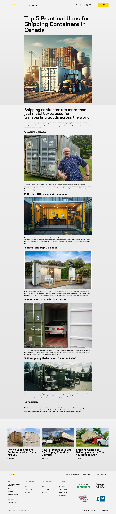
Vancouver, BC (62, 484)
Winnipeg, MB (62, 495)
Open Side (27, 492)
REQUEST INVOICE (12, 500)
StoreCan (11, 5)
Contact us (45, 411)
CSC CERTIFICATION (12, 494)
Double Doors (28, 489)
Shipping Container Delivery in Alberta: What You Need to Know (91, 452)
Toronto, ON (62, 498)
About (24, 4)
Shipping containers (33, 5)
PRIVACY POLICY (11, 502)
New (25, 486)
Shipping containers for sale (13, 485)
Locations (59, 4)
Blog (52, 4)
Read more (10, 458)
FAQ (47, 4)
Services (69, 4)
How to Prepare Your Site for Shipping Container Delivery (57, 452)
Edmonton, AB (62, 489)
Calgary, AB (61, 486)
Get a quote (103, 5)
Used (25, 484)
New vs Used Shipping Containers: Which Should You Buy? (22, 452)
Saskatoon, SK (62, 492)
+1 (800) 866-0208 (89, 5)
